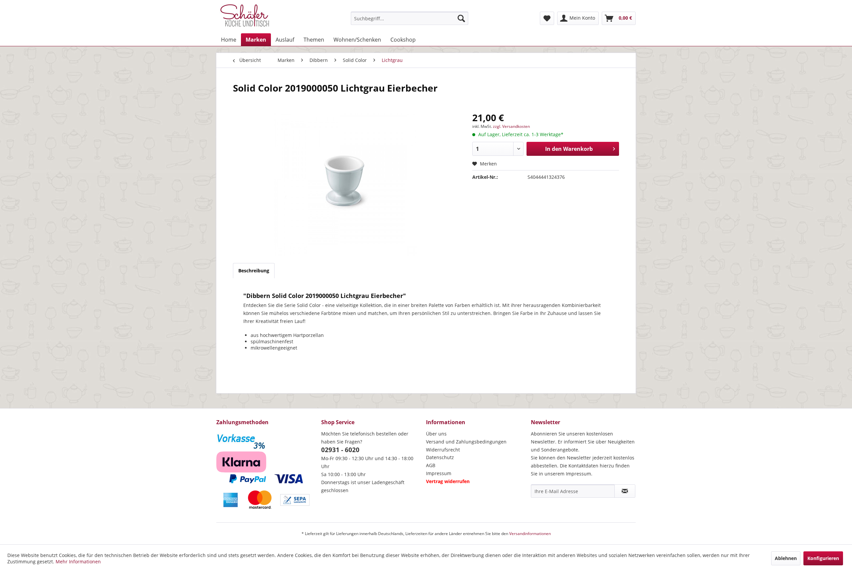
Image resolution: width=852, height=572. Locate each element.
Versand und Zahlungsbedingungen (466, 441)
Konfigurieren (823, 558)
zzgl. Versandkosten (511, 126)
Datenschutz (440, 457)
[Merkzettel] (547, 18)
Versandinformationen (530, 533)
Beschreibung (253, 270)
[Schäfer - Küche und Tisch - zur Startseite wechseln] (245, 16)
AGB (430, 465)
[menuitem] (409, 18)
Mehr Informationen (78, 561)
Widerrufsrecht (443, 449)
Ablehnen (786, 558)
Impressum (438, 473)
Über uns (436, 433)
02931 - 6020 (340, 449)
